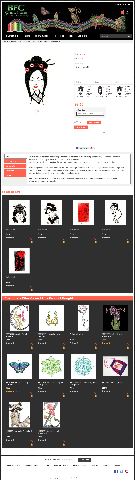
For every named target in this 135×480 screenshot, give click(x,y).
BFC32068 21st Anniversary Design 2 (49, 335)
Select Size (80, 110)
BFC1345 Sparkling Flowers (113, 383)
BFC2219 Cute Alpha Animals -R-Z (19, 432)
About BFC (46, 465)
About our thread (13, 465)
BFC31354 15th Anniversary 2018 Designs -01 (83, 384)
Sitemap (94, 465)
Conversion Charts (31, 465)
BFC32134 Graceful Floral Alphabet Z (48, 432)
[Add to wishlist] (31, 239)
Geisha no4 (106, 229)
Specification (11, 161)
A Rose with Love (77, 334)
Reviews (9, 175)
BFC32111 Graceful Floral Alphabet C (16, 335)
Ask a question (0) (81, 58)
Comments (10, 166)
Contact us (106, 465)
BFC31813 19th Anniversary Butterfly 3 (17, 384)
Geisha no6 (10, 277)
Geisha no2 (42, 229)
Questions (10, 170)
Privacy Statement (61, 465)
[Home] (18, 11)
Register (126, 4)
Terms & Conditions (79, 465)
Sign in (118, 4)
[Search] (129, 36)
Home (6, 42)
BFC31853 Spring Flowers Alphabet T (112, 335)
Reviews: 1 (18, 391)
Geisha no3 (74, 229)
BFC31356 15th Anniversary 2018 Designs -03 (51, 384)
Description (10, 156)
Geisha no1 (10, 229)
